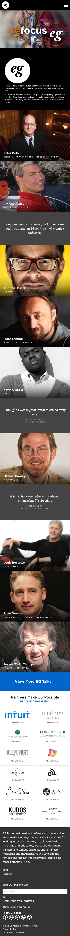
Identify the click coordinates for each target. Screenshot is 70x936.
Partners (7, 874)
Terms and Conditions (13, 932)
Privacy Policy (9, 929)
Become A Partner (34, 701)
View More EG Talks (33, 681)
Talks (5, 869)
